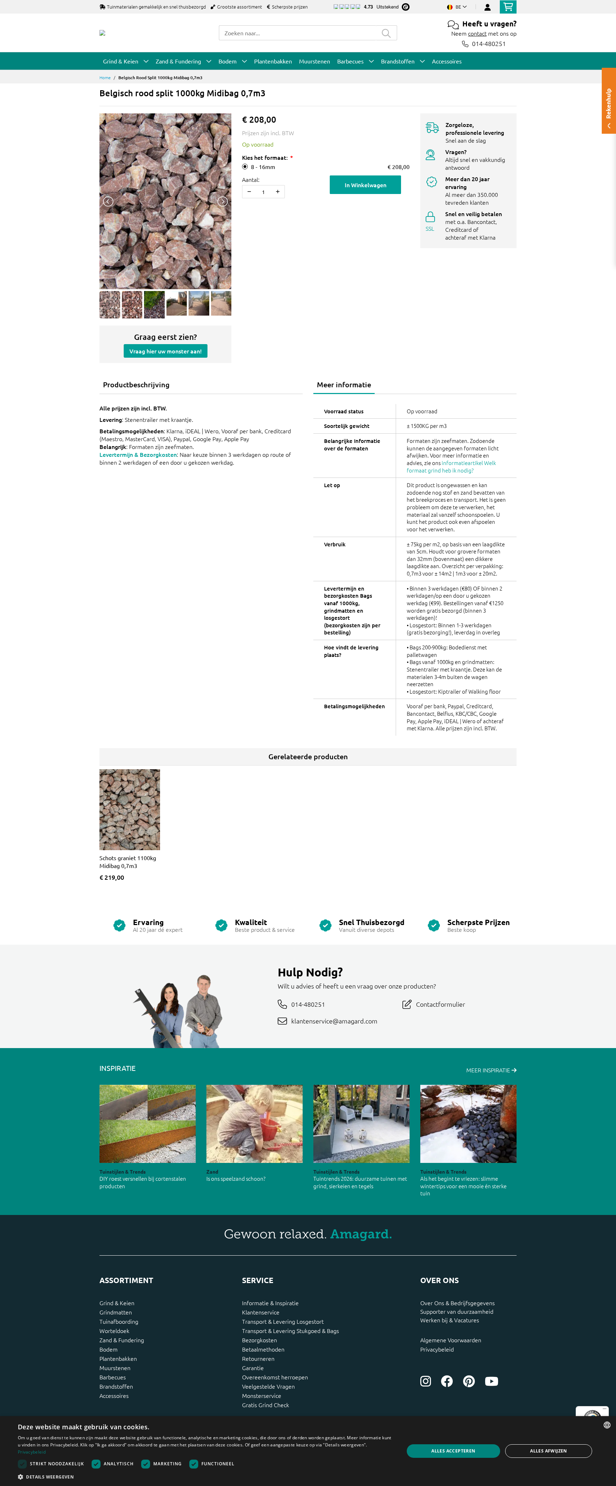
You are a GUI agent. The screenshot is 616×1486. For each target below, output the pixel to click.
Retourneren (258, 1358)
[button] (205, 1476)
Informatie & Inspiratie (270, 1303)
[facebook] (447, 1381)
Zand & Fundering (121, 1340)
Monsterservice (261, 1395)
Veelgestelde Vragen (268, 1386)
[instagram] (425, 1381)
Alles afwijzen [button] (548, 1451)
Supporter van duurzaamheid (456, 1311)
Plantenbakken (118, 1358)
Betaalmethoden (263, 1349)
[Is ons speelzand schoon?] (254, 1124)
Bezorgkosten (259, 1340)
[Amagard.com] (102, 33)
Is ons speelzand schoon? (236, 1178)
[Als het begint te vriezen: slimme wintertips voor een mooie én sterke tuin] (468, 1124)
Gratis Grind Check (265, 1405)
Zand (212, 1171)
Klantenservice (260, 1312)
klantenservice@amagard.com (334, 1021)
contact (477, 33)
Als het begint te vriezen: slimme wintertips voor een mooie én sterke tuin (463, 1186)
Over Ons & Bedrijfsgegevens (457, 1303)
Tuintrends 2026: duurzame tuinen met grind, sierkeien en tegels (360, 1182)
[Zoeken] (386, 32)
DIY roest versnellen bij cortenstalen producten (142, 1182)
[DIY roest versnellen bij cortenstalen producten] (147, 1124)
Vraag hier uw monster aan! (165, 351)
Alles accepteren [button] (453, 1451)
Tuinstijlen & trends (122, 1171)
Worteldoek (114, 1330)
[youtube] (491, 1381)
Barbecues (112, 1377)
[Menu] (604, 1410)
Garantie (253, 1368)
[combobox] (297, 32)
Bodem (108, 1349)
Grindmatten (115, 1312)
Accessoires (114, 1395)
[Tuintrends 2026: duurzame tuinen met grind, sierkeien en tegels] (361, 1124)
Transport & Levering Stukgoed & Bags (290, 1330)
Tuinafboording (118, 1321)
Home (105, 77)
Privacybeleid (437, 1349)
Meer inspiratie (489, 1070)
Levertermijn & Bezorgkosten (138, 454)
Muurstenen (114, 1368)
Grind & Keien (116, 1303)
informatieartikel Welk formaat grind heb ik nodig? (451, 466)
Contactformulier (440, 1004)
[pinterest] (469, 1381)
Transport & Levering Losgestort (283, 1321)
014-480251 (489, 44)
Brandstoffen (116, 1386)
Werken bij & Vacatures (449, 1320)
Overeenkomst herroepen (275, 1377)
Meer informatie (344, 384)
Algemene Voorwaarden (450, 1340)
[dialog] (308, 1451)
